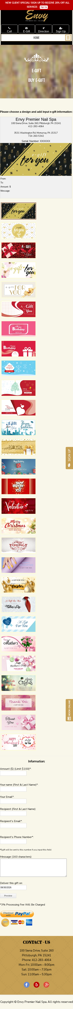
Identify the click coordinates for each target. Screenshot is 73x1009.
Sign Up (44, 7)
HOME (36, 38)
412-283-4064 (41, 960)
